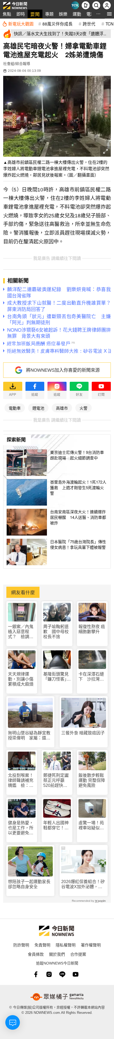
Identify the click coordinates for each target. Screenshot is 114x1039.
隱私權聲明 (66, 945)
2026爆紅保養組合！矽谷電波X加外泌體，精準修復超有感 (83, 884)
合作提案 (78, 954)
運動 (77, 14)
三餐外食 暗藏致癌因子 (83, 733)
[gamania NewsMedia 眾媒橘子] (57, 997)
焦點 (7, 14)
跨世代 (89, 24)
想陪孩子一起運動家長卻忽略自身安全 (29, 884)
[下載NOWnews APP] (86, 5)
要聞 (35, 14)
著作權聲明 (91, 945)
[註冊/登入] (107, 5)
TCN (109, 24)
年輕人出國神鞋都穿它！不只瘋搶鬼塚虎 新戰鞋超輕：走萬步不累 (57, 825)
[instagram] (49, 974)
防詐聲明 (21, 945)
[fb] (35, 974)
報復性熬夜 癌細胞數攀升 (91, 629)
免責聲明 (42, 945)
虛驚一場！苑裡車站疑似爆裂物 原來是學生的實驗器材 (91, 825)
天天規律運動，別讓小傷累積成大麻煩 (20, 679)
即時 (20, 14)
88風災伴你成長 (57, 24)
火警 (83, 408)
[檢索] (96, 5)
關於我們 (57, 954)
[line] (62, 974)
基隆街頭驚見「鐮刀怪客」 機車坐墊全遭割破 (57, 677)
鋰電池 (38, 408)
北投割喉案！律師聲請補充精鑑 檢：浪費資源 (20, 780)
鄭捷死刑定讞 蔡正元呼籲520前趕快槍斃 (57, 780)
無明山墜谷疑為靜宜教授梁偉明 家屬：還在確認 (29, 735)
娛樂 (63, 14)
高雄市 (62, 408)
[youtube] (75, 974)
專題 (49, 14)
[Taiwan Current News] (75, 5)
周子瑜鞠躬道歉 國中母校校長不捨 (56, 631)
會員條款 (36, 954)
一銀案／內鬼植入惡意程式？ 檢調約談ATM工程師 (21, 631)
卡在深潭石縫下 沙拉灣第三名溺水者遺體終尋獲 (91, 677)
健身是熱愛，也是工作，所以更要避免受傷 (20, 828)
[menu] (109, 14)
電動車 (15, 408)
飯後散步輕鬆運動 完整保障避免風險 (91, 780)
